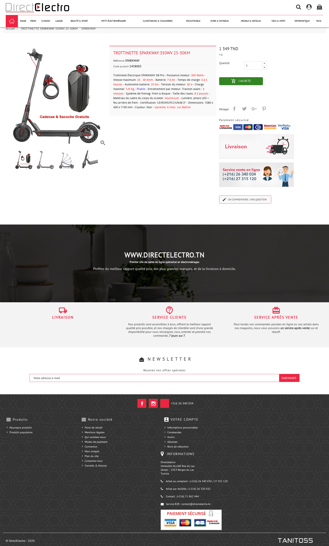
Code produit (121, 66)
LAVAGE (59, 20)
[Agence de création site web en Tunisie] (295, 540)
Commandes (174, 432)
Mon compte (92, 451)
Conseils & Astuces (96, 465)
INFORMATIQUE (302, 20)
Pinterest (264, 109)
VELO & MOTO (278, 20)
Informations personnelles (182, 427)
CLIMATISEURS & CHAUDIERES (157, 20)
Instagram (153, 403)
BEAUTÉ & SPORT (79, 20)
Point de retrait (93, 427)
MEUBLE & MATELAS (251, 20)
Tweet (244, 109)
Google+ (254, 109)
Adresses (172, 442)
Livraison (62, 317)
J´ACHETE (247, 81)
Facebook (141, 403)
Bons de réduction (178, 446)
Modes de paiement (96, 442)
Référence (118, 60)
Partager (234, 109)
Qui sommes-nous (95, 437)
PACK (318, 20)
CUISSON (45, 20)
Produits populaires (21, 432)
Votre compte (185, 419)
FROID (33, 20)
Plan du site (92, 456)
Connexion (91, 446)
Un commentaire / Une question (244, 200)
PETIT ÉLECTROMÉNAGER (113, 20)
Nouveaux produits (21, 427)
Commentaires (164, 214)
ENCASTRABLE (193, 20)
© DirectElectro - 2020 (20, 541)
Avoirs (171, 437)
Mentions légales (95, 432)
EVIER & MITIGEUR (220, 20)
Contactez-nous (94, 461)
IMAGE (23, 20)
